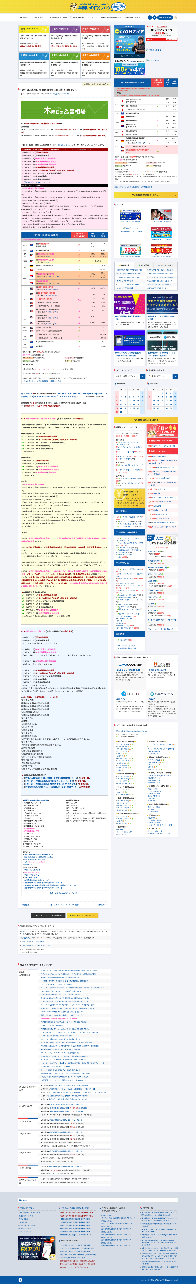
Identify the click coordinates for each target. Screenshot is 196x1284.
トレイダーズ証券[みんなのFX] (130, 478)
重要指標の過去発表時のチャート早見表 (38, 855)
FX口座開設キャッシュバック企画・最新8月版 (75, 1245)
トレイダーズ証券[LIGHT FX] (129, 483)
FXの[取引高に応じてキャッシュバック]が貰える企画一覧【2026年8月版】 (65, 1029)
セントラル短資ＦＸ (123, 783)
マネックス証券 (153, 812)
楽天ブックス (121, 834)
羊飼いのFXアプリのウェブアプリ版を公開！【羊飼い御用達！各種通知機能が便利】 (69, 974)
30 (117, 412)
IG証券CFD (151, 818)
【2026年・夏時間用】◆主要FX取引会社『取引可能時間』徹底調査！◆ (65, 981)
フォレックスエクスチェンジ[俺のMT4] (161, 749)
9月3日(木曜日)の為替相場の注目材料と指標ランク (65, 1151)
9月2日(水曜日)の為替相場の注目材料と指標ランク (65, 1132)
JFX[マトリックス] (125, 548)
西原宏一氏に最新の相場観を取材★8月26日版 (75, 1225)
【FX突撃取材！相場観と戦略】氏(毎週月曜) (68, 1108)
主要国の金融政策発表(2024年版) (36, 800)
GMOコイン (121, 621)
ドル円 (47, 256)
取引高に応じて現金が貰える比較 (129, 274)
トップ (58, 905)
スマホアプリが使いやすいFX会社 (129, 277)
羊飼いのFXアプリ (165, 17)
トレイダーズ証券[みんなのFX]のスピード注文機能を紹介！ (60, 1070)
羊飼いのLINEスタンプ (32, 870)
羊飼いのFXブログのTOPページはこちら (64, 893)
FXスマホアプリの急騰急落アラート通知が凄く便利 (77, 1248)
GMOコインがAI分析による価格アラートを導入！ (57, 984)
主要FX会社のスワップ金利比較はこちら (36, 946)
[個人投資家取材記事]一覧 (82, 1235)
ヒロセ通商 (157, 506)
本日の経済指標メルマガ (33, 878)
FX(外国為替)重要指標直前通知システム (38, 857)
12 (130, 401)
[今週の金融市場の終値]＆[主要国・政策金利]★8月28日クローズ (69, 1096)
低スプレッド (27, 394)
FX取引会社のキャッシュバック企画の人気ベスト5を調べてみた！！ (63, 1080)
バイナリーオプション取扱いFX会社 (161, 277)
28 (138, 408)
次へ (102, 905)
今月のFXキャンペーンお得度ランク (83, 915)
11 (125, 401)
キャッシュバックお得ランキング (159, 834)
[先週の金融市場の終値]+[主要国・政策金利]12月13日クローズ (51, 778)
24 (121, 408)
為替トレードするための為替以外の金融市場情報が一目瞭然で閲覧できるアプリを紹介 (69, 971)
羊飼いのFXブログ (27, 1208)
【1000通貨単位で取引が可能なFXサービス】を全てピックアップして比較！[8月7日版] (69, 1032)
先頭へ (73, 905)
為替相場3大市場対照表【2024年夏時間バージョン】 (43, 883)
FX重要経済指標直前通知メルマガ (36, 880)
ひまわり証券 (123, 640)
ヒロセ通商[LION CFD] (124, 618)
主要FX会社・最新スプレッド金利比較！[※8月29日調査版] (69, 1085)
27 (134, 408)
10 (121, 401)
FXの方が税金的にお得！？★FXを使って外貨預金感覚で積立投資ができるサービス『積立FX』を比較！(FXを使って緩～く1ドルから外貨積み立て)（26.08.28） (159, 1256)
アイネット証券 (122, 765)
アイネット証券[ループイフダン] (129, 600)
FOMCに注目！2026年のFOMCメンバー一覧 (55, 1066)
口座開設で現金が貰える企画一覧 (160, 281)
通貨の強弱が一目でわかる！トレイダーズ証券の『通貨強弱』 (61, 995)
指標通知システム (25, 1228)
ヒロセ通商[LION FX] (126, 526)
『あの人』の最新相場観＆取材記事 (75, 1208)
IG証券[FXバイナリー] (155, 778)
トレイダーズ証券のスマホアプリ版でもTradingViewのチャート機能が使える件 (67, 1005)
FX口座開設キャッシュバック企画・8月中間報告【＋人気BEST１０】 (64, 1049)
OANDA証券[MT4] (154, 751)
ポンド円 (56, 276)
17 (121, 404)
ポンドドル (49, 276)
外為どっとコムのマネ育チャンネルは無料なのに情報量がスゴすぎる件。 (65, 998)
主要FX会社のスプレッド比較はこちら (35, 942)
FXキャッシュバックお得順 (126, 646)
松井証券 (120, 623)
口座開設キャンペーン (26, 1216)
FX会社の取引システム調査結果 (159, 285)
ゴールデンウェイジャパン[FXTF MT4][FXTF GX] (76, 394)
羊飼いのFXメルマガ (31, 875)
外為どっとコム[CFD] (125, 459)
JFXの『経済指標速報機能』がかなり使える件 (56, 1036)
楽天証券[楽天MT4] (154, 754)
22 (142, 404)
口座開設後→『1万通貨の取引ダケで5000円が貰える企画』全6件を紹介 (64, 1056)
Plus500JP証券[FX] (125, 555)
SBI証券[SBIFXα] (122, 626)
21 (138, 404)
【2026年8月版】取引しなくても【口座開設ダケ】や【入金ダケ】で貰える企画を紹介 (78, 1092)
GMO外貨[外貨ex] (125, 597)
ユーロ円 (146, 143)
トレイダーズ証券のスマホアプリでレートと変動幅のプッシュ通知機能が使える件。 (69, 1043)
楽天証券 (151, 809)
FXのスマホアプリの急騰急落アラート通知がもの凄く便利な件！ (62, 991)
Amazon (120, 830)
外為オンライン (124, 607)
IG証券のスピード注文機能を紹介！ (53, 1025)
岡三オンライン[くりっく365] (129, 614)
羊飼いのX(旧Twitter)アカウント (37, 182)
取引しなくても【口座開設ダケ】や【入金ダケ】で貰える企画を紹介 (63, 1060)
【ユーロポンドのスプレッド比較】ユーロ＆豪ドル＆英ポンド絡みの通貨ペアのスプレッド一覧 (72, 1063)
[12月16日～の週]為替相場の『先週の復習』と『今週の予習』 (50, 784)
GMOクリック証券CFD (155, 823)
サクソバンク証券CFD (155, 820)
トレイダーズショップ (124, 832)
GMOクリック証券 (123, 744)
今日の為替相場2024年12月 (59, 94)
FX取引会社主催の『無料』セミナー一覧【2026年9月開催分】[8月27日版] (65, 1073)
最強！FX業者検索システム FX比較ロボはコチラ (132, 731)
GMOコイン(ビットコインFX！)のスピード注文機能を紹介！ (61, 1053)
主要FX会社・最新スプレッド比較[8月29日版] (75, 1251)
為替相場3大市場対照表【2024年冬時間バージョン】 (43, 888)
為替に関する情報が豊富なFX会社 (160, 274)
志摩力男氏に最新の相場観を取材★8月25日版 (75, 1228)
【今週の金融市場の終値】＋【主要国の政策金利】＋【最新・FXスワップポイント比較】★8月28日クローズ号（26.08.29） (159, 1242)
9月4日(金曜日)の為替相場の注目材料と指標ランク (65, 1167)
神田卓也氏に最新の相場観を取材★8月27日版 (75, 1219)
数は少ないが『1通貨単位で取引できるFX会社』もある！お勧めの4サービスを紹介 (68, 1008)
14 (138, 401)
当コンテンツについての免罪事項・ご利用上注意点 (42, 381)
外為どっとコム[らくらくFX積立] (129, 470)
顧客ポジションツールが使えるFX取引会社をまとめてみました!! (62, 1015)
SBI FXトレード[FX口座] (126, 452)
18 (125, 404)
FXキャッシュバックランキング (29, 1213)
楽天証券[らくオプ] (154, 783)
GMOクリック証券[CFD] (125, 616)
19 (130, 404)
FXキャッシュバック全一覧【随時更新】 (48, 915)
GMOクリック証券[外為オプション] (159, 776)
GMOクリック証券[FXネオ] (128, 595)
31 (121, 412)
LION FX (120, 754)
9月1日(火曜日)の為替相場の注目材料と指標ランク (65, 1120)
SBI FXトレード (122, 751)
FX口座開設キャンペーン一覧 (34, 860)
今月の (34, 862)
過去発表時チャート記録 (27, 1225)
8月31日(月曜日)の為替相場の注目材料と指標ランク (66, 1104)
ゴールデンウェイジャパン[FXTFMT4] (160, 744)
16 (117, 404)
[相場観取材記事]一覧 (67, 1235)
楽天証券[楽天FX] (27, 938)
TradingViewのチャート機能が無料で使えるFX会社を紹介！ (61, 978)
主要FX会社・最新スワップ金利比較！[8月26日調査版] (78, 1255)
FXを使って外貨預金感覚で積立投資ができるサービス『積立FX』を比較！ (65, 1077)
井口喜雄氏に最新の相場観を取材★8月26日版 (75, 1222)
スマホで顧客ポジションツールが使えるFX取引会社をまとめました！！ (64, 1001)
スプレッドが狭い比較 (125, 281)
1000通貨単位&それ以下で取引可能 (129, 270)
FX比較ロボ (28, 865)
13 (134, 401)
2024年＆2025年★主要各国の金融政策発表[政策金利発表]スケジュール (50, 885)
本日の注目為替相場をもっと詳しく (146, 195)
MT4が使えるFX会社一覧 (157, 288)
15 (142, 401)
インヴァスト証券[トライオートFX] (130, 524)
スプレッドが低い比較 (125, 288)
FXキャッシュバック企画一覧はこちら (161, 629)
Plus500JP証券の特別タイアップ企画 (72, 1258)
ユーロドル (49, 289)
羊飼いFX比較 (23, 1219)
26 (130, 408)
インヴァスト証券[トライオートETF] (160, 825)
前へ (27, 905)
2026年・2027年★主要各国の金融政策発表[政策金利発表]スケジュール (64, 1012)
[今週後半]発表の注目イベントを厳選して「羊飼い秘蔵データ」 (51, 787)
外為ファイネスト (124, 456)
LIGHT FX (49, 396)
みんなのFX (39, 396)
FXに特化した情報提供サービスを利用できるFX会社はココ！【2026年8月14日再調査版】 (70, 1046)
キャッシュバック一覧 (155, 831)
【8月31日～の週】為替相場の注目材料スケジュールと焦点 (67, 1099)
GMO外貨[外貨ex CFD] (124, 628)
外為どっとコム (64, 145)
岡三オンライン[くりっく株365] (129, 609)
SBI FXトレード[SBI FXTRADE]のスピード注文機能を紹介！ (60, 1039)
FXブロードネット (61, 396)
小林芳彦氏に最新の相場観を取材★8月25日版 (75, 1232)
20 (134, 404)
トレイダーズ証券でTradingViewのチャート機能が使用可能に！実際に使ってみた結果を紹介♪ (72, 988)
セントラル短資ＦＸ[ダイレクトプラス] (162, 620)
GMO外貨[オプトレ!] (154, 780)
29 (142, 408)
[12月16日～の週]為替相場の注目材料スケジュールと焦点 (49, 781)
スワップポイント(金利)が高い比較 (160, 270)
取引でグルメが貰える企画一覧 (128, 285)
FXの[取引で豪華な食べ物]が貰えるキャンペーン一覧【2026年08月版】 (64, 1022)
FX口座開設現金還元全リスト (126, 648)
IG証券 (72, 396)
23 (117, 408)
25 (125, 408)
